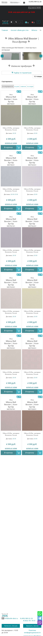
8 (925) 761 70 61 (29, 621)
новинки (23, 86)
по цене (16, 86)
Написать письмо (10, 626)
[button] (2, 56)
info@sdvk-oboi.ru (11, 618)
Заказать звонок (32, 626)
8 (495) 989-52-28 (35, 2)
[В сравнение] (18, 91)
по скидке (30, 86)
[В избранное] (20, 91)
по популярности (7, 86)
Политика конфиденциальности (32, 631)
